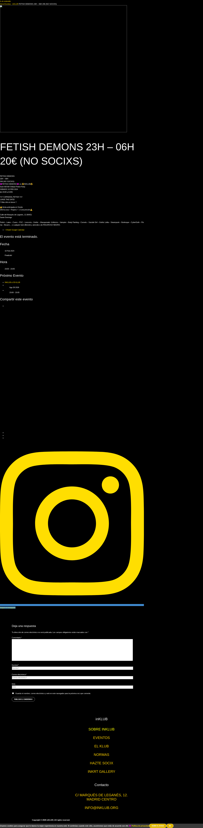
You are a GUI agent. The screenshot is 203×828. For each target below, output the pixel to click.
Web (13, 684)
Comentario (17, 638)
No (170, 826)
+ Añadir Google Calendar (14, 230)
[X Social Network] (74, 433)
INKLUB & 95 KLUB (12, 282)
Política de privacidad (140, 826)
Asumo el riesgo (158, 826)
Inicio (2, 4)
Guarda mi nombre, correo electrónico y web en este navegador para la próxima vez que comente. (53, 693)
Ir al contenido (5, 1)
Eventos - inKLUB (11, 4)
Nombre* (15, 665)
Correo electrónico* (19, 674)
